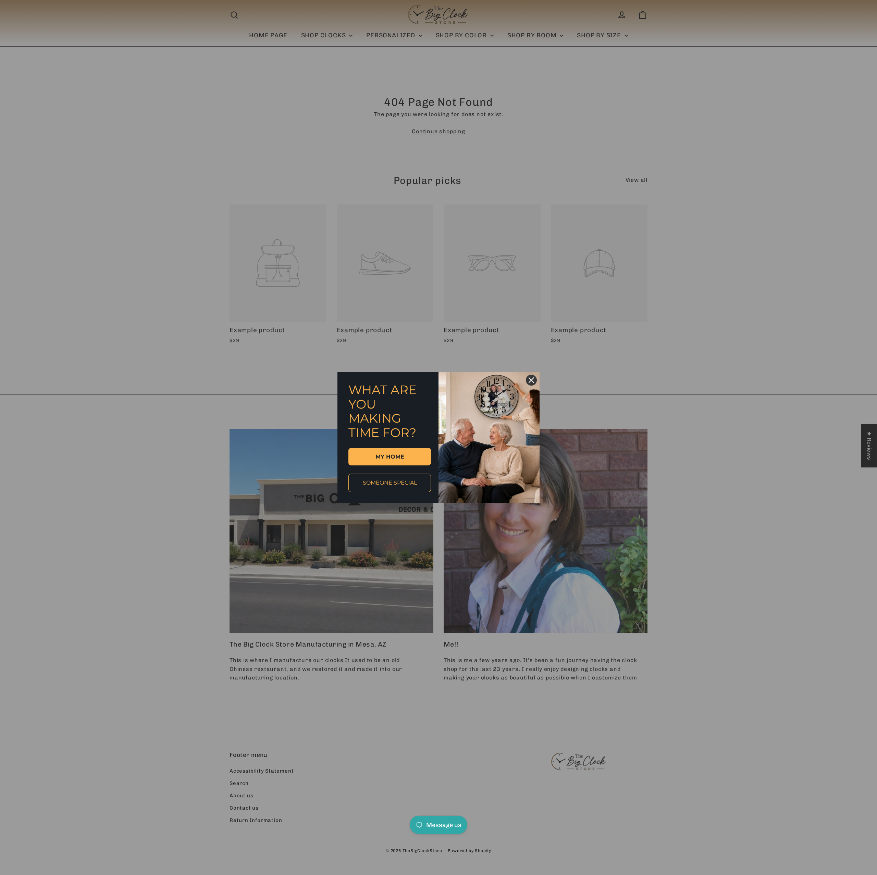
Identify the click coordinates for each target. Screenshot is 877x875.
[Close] (531, 380)
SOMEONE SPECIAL (390, 482)
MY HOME (389, 456)
